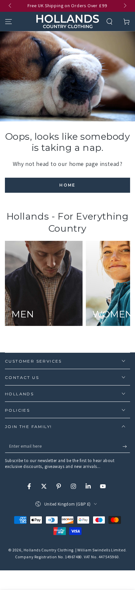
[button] (109, 21)
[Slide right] (124, 6)
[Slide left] (10, 6)
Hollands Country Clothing (48, 549)
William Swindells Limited (101, 549)
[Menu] (8, 21)
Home (67, 185)
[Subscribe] (126, 446)
